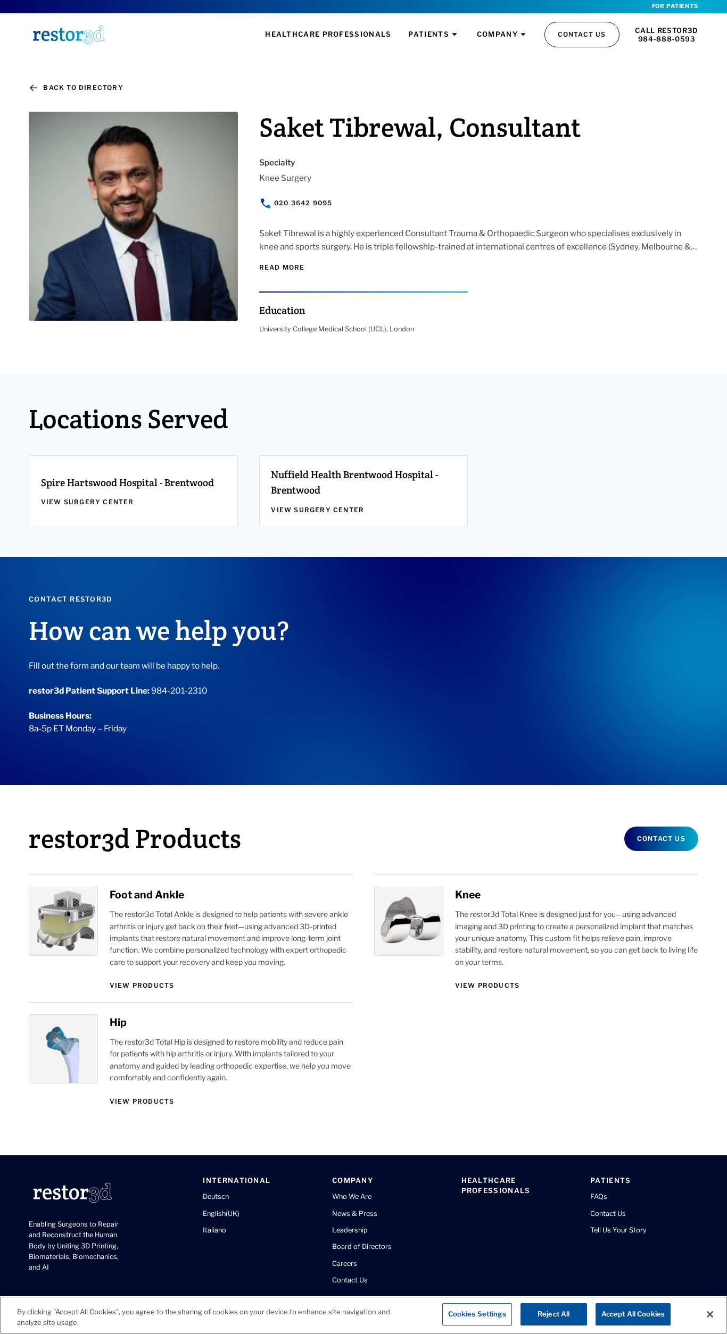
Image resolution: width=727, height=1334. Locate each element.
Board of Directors (362, 1246)
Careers (344, 1264)
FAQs (598, 1196)
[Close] (710, 1314)
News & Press (354, 1214)
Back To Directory (83, 87)
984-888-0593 (667, 39)
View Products (142, 985)
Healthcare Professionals (328, 34)
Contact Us (582, 34)
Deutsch (216, 1196)
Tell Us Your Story (618, 1230)
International (236, 1180)
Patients (428, 34)
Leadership (350, 1230)
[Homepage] (69, 34)
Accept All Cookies (633, 1314)
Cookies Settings (477, 1314)
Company (497, 34)
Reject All (553, 1314)
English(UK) (221, 1214)
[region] (363, 1315)
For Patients (675, 6)
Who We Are (351, 1196)
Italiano (214, 1230)
